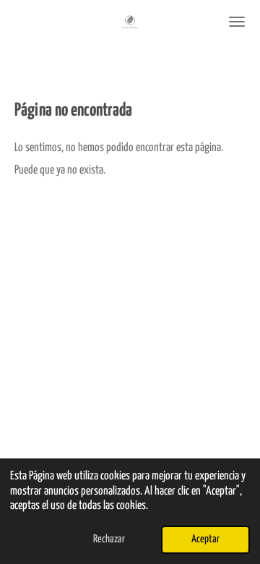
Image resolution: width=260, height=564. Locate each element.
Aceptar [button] (205, 539)
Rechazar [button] (109, 539)
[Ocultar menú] (237, 21)
